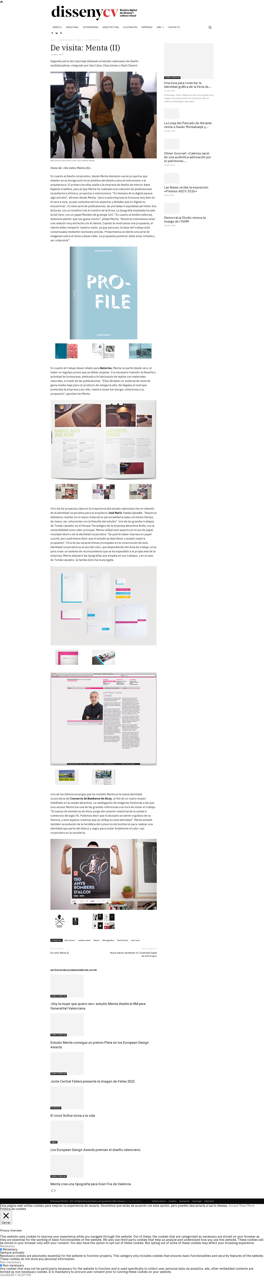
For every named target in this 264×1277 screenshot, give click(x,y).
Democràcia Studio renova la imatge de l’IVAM (185, 219)
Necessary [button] (7, 1246)
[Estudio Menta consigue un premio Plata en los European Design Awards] (103, 1024)
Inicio (52, 40)
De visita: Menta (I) (59, 952)
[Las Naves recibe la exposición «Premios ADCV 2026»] (189, 178)
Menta (96, 940)
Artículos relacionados (65, 970)
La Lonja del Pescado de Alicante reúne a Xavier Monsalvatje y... (188, 125)
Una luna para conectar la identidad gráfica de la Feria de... (187, 85)
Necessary (10, 1249)
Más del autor (88, 970)
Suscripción (184, 1201)
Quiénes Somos (159, 1201)
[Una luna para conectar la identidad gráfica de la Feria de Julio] (189, 61)
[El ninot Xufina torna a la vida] (103, 1097)
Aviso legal (197, 1201)
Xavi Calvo (135, 940)
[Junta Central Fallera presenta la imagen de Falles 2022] (103, 1063)
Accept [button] (233, 1206)
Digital (78, 40)
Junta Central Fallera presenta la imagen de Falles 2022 (92, 1081)
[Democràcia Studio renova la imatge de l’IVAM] (189, 208)
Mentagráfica (108, 940)
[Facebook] (52, 33)
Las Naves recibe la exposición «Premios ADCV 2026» (186, 189)
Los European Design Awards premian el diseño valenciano (95, 1150)
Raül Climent (122, 940)
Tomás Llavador (133, 513)
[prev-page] (51, 1191)
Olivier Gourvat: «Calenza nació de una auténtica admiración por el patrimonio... (187, 157)
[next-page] (55, 1191)
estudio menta (84, 940)
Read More (246, 1206)
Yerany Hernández (133, 1201)
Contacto (172, 1201)
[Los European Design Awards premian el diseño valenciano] (103, 1132)
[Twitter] (61, 33)
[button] (210, 27)
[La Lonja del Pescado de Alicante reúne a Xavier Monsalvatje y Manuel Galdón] (189, 113)
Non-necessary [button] (10, 1262)
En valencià (55, 1108)
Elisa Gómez (70, 940)
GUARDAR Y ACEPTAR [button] (15, 1275)
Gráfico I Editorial (65, 40)
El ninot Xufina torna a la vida (72, 1116)
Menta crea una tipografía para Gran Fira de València (90, 1184)
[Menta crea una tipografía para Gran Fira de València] (103, 1166)
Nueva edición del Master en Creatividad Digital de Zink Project (133, 954)
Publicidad (209, 1201)
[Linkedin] (57, 33)
